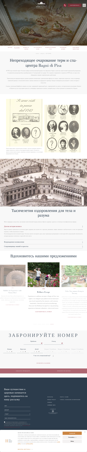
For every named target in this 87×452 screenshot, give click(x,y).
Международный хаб (50, 48)
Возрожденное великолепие (14, 242)
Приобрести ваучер (64, 371)
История (17, 47)
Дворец (10, 47)
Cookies (49, 403)
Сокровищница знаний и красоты (16, 246)
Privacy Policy (29, 443)
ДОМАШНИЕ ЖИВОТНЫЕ (76, 48)
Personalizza (71, 437)
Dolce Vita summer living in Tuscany (52, 292)
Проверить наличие (43, 363)
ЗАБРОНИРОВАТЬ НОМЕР (21, 306)
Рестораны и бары (38, 48)
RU (84, 5)
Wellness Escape (21, 291)
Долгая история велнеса (13, 226)
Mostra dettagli (24, 449)
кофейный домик (63, 48)
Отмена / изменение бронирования (70, 400)
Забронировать (74, 5)
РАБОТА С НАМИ (64, 397)
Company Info (51, 405)
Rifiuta (72, 441)
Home (37, 53)
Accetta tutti (72, 433)
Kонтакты (50, 397)
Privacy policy (51, 400)
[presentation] (28, 283)
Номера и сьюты (26, 48)
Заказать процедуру (23, 371)
